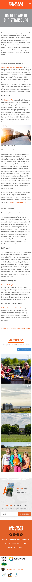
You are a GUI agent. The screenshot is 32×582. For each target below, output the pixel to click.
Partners (24, 543)
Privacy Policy (18, 547)
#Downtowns (14, 328)
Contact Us (7, 543)
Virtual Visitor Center (14, 539)
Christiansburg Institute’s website (16, 202)
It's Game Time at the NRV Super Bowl (12, 308)
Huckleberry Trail (8, 100)
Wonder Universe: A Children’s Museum (12, 67)
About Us (4, 539)
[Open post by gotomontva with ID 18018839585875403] (16, 427)
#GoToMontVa (16, 340)
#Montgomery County (24, 328)
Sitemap (10, 547)
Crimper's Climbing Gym (7, 285)
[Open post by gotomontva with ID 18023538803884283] (16, 369)
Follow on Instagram (24, 349)
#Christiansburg (5, 328)
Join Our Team (16, 543)
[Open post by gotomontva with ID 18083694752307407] (16, 398)
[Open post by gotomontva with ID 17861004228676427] (16, 457)
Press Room (25, 539)
